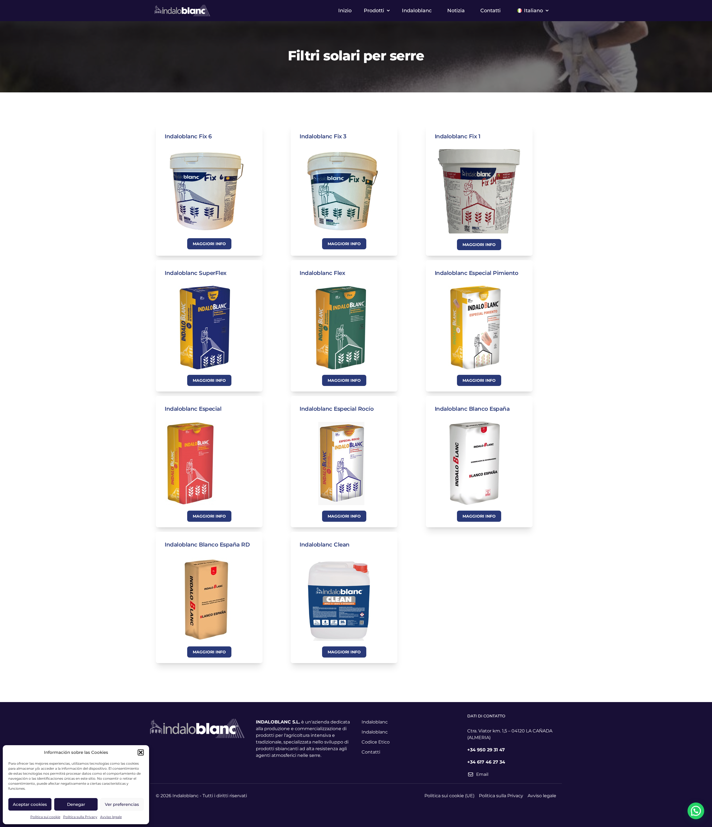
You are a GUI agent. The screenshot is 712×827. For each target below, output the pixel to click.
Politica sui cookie (45, 817)
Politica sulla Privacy (80, 817)
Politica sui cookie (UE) (449, 795)
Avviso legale (111, 817)
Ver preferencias (122, 804)
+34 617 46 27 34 (486, 762)
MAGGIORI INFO (209, 243)
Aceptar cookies (30, 804)
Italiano (533, 11)
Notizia (456, 11)
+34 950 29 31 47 (486, 749)
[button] (141, 752)
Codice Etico (376, 742)
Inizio (345, 11)
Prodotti (374, 11)
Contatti (490, 11)
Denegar (76, 804)
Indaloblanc (417, 11)
